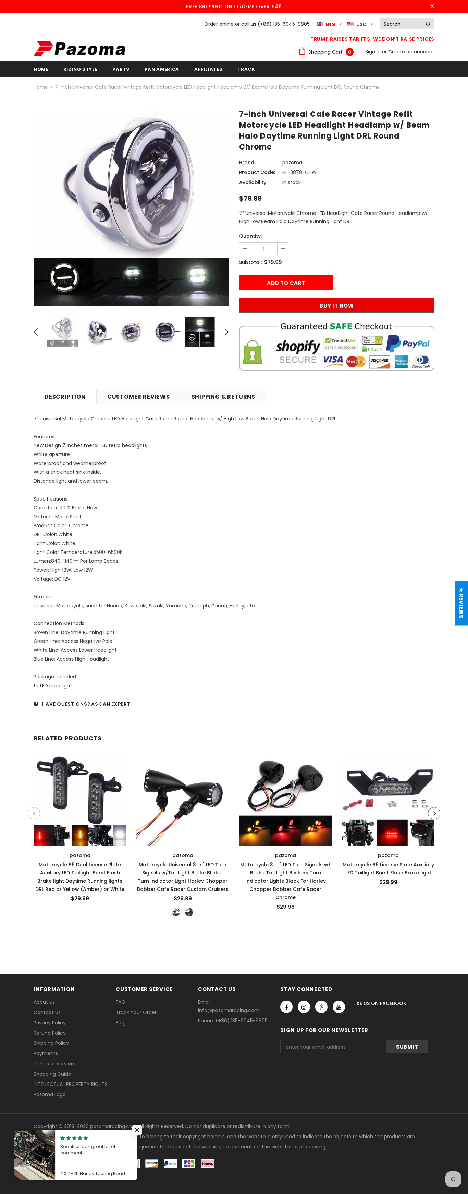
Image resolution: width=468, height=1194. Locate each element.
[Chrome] (189, 912)
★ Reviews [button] (461, 603)
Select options (80, 798)
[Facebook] (286, 1007)
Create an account (411, 51)
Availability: (253, 182)
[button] (137, 1130)
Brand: (247, 162)
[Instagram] (304, 1007)
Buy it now (337, 305)
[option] (131, 208)
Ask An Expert (110, 704)
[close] (432, 6)
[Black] (176, 912)
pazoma (292, 162)
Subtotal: (250, 262)
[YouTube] (339, 1007)
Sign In (373, 51)
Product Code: (257, 172)
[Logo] (79, 48)
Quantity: (250, 236)
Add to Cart (388, 798)
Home (41, 86)
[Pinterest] (321, 1007)
